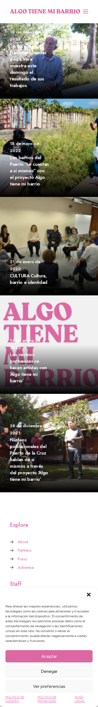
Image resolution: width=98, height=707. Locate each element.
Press (22, 559)
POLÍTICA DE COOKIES (14, 699)
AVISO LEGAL (80, 699)
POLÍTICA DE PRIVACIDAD (47, 699)
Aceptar (49, 656)
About (23, 542)
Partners (25, 550)
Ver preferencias (49, 686)
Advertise (26, 568)
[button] (89, 595)
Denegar (49, 671)
